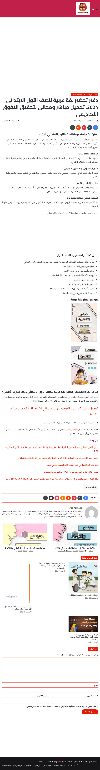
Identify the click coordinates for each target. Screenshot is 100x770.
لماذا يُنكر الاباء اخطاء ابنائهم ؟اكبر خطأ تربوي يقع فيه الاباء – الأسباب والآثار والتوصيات (52, 566)
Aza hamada (91, 120)
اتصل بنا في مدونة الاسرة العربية (12, 765)
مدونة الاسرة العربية (72, 429)
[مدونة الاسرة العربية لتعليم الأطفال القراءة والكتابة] (83, 8)
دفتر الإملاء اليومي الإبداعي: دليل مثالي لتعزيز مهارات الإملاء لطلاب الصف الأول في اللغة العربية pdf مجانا (52, 478)
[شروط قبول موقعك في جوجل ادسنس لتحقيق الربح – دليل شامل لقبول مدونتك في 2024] (83, 624)
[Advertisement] (50, 37)
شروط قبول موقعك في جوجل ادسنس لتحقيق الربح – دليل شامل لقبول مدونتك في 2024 (84, 637)
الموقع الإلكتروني (42, 696)
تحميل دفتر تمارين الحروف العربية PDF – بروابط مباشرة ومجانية (70, 472)
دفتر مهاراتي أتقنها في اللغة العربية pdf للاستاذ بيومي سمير (72, 465)
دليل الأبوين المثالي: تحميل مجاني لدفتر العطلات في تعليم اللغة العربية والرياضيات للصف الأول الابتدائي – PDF (51, 449)
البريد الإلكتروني (92, 696)
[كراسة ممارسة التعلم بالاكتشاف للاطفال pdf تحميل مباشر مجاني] (16, 583)
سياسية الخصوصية (52, 765)
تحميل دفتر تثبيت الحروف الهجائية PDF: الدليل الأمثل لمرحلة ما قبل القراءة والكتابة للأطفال (58, 458)
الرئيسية (62, 765)
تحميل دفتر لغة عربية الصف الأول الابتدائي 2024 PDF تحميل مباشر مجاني (54, 411)
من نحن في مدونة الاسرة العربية (35, 765)
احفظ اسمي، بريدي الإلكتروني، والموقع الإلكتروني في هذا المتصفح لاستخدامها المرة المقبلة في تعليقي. (61, 706)
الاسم (96, 685)
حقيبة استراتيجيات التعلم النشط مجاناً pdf (83, 595)
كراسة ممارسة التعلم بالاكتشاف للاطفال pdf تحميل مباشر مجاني (18, 608)
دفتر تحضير (90, 487)
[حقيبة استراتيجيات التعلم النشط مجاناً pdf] (83, 577)
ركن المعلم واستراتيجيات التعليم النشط (85, 94)
